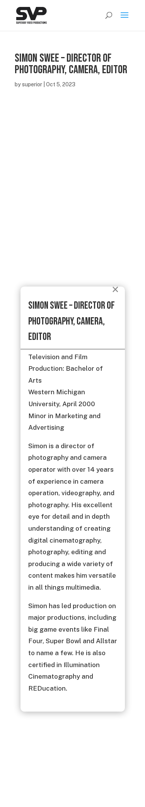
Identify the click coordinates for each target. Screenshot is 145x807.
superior (32, 84)
